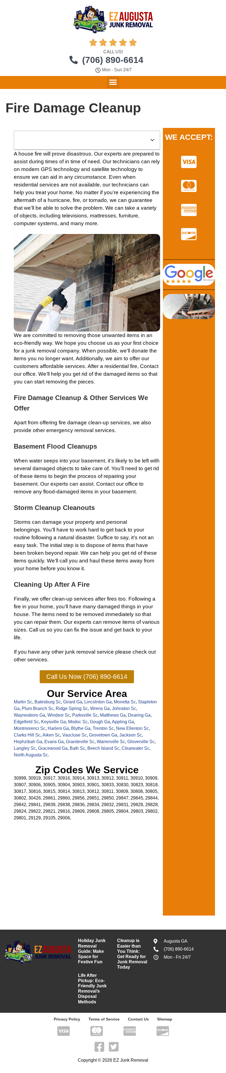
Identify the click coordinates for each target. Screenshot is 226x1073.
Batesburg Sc (47, 701)
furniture (128, 216)
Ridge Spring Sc (72, 708)
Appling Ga (123, 721)
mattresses (103, 216)
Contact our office (117, 484)
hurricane (59, 200)
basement (93, 461)
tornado (98, 200)
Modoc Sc (78, 721)
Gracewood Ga (53, 748)
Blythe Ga (80, 728)
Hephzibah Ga (28, 741)
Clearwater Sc (135, 748)
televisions (74, 216)
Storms (22, 522)
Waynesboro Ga (29, 715)
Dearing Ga (139, 715)
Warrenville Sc (111, 741)
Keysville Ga (53, 721)
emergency (59, 430)
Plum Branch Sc (37, 708)
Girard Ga (72, 701)
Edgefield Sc (26, 721)
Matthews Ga (113, 715)
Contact (149, 366)
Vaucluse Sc (74, 735)
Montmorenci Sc (29, 728)
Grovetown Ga (103, 735)
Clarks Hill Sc (27, 735)
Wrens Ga (100, 708)
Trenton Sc (103, 728)
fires (112, 599)
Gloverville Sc (141, 741)
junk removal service (89, 652)
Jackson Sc (130, 735)
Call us (37, 630)
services (49, 185)
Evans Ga (54, 741)
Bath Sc (77, 748)
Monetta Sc (125, 701)
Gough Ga (100, 721)
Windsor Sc (58, 715)
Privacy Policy (67, 1019)
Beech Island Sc (103, 748)
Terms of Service (104, 1019)
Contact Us (138, 1019)
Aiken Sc (51, 735)
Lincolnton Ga (98, 701)
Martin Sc (23, 701)
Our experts (78, 622)
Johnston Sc (124, 708)
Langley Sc (25, 748)
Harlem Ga (58, 728)
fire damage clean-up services (94, 422)
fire (38, 154)
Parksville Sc (85, 715)
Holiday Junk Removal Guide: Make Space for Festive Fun (92, 951)
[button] (113, 82)
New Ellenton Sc (132, 728)
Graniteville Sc (80, 741)
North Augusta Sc (31, 755)
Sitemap (164, 1019)
